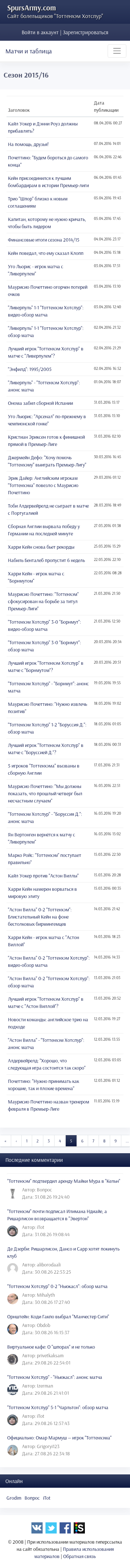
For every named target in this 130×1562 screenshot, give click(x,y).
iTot (47, 1498)
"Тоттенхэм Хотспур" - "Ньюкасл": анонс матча (54, 1377)
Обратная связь (79, 1556)
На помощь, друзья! (28, 144)
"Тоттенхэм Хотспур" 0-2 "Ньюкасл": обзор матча (57, 1286)
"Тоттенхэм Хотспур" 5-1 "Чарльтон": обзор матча (57, 1407)
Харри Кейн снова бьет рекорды (41, 547)
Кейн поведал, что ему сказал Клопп (45, 253)
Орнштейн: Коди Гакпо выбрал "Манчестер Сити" (58, 1316)
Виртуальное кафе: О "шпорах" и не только (51, 1347)
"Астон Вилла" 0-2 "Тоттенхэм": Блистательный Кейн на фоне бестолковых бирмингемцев (40, 916)
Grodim (13, 1498)
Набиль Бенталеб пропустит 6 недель (46, 560)
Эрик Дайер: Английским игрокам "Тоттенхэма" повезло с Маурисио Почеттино (43, 485)
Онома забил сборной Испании (40, 403)
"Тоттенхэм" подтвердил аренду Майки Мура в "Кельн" (63, 1181)
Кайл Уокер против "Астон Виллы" (43, 875)
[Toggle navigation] (117, 50)
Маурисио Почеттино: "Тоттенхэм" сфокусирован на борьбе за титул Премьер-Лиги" (43, 601)
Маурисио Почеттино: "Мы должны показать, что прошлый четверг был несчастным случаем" (45, 793)
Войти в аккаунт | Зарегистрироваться (65, 32)
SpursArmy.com (31, 7)
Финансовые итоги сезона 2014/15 (43, 239)
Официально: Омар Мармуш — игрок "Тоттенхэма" (59, 1437)
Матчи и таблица (28, 51)
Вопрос (32, 1498)
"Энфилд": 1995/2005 (30, 369)
